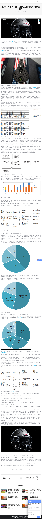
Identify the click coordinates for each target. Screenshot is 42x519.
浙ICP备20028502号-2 (15, 516)
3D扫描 (34, 365)
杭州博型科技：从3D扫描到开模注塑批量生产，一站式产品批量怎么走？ (35, 491)
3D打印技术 (4, 19)
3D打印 (13, 41)
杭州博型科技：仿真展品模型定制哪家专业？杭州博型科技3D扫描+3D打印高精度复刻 (14, 491)
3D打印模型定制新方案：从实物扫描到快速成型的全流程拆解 (14, 506)
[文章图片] (4, 491)
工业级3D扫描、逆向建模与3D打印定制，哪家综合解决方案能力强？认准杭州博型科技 (14, 498)
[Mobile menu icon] (40, 2)
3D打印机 (20, 317)
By (21, 469)
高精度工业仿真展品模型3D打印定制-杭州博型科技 (34, 497)
